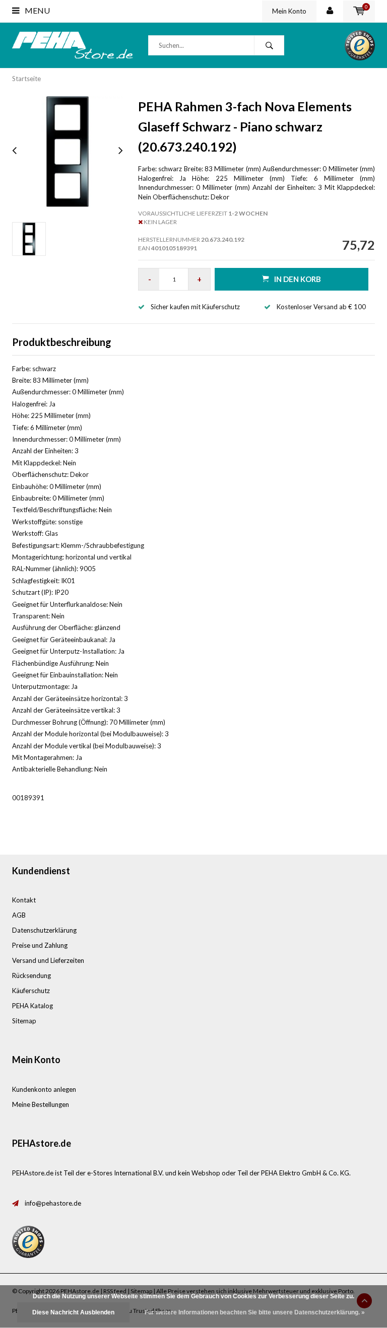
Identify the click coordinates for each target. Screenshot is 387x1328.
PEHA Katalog (32, 1006)
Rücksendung (31, 975)
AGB (19, 915)
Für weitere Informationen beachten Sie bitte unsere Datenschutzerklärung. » (255, 1312)
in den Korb (297, 279)
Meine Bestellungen (40, 1104)
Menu (36, 10)
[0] (359, 11)
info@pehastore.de (53, 1203)
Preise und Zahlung (40, 945)
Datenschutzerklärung (44, 930)
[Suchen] (269, 45)
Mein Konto (289, 11)
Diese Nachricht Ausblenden (73, 1312)
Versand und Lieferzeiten (48, 960)
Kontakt (24, 900)
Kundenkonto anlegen (44, 1089)
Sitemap (24, 1021)
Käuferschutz (31, 991)
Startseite (26, 79)
